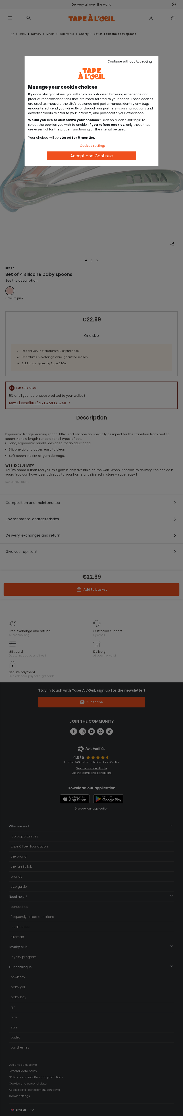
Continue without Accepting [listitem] (130, 61)
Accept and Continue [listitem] (91, 156)
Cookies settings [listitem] (93, 145)
